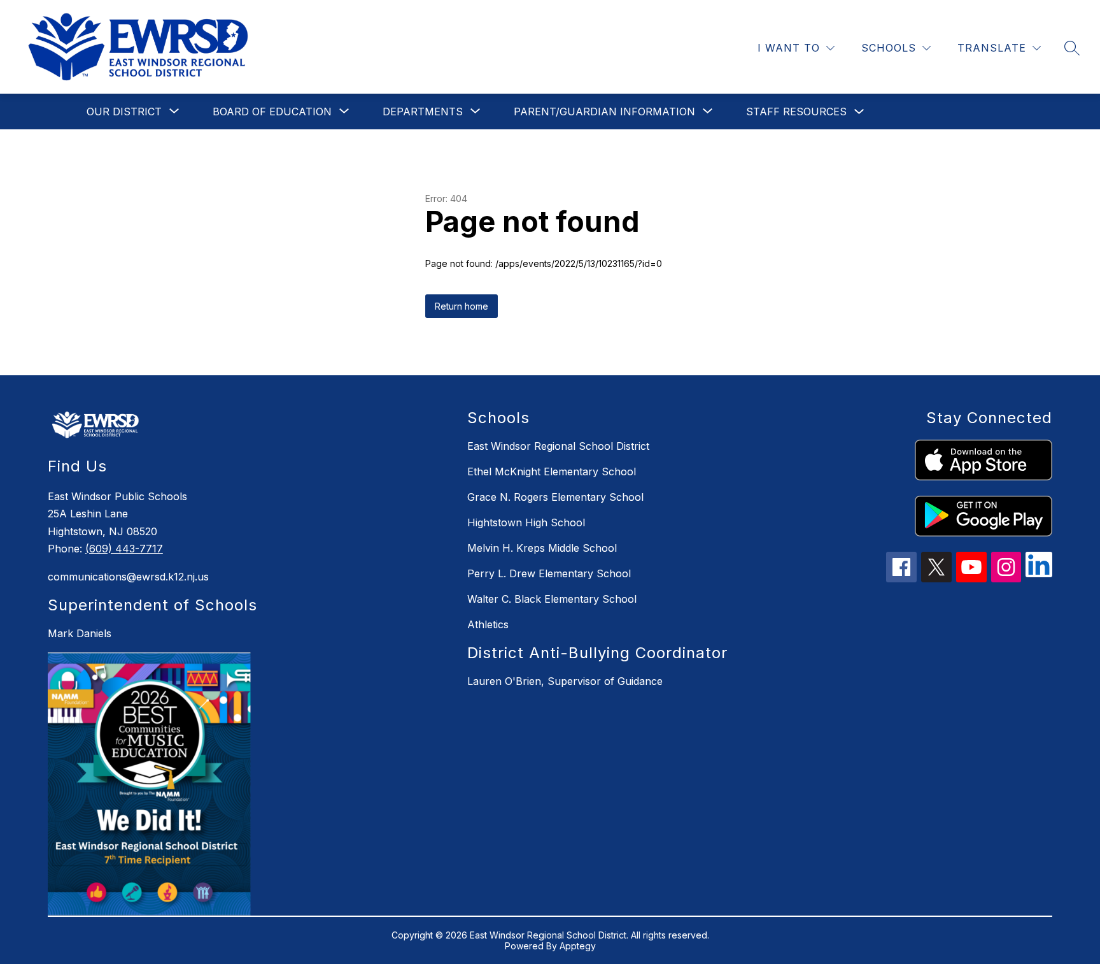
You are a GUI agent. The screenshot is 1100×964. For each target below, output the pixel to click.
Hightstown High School (526, 522)
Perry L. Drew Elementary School (549, 573)
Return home (461, 306)
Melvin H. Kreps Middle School (542, 548)
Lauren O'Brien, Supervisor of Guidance (565, 681)
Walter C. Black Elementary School (552, 599)
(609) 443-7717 (124, 548)
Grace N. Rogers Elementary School (555, 497)
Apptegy (578, 945)
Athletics (488, 624)
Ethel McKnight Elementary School (551, 471)
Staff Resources (796, 111)
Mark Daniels (79, 633)
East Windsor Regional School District (558, 446)
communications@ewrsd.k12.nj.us (128, 576)
